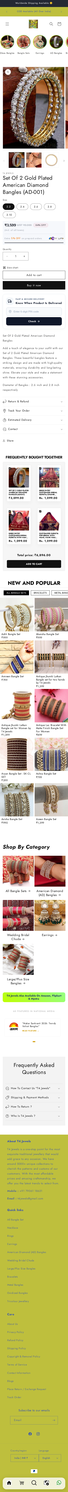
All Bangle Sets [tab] (16, 593)
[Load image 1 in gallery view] (16, 160)
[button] (7, 24)
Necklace (12, 1228)
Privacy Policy (15, 1332)
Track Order (14, 1397)
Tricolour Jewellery (18, 1301)
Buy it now (34, 285)
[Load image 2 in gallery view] (34, 160)
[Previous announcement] (7, 12)
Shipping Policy (16, 1348)
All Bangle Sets (16, 891)
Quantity (7, 249)
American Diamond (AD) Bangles (49, 893)
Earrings (47, 935)
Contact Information (18, 1373)
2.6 (36, 206)
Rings (10, 1236)
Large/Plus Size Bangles (18, 981)
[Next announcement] (61, 12)
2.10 (9, 215)
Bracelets (12, 1276)
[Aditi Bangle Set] (17, 614)
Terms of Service (17, 1364)
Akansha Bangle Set (47, 634)
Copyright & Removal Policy (23, 1356)
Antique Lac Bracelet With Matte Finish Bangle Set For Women (51, 728)
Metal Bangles (15, 1285)
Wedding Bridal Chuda (18, 937)
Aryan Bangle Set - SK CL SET (16, 775)
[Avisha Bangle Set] (17, 800)
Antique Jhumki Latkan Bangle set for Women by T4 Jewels (16, 728)
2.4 (22, 206)
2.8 (50, 206)
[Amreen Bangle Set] (17, 657)
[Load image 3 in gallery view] (51, 160)
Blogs (10, 1381)
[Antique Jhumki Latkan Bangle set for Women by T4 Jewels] (17, 705)
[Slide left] (4, 161)
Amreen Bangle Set (12, 676)
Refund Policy (15, 1340)
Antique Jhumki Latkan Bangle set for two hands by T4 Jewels (50, 679)
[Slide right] (64, 161)
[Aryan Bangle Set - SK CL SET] (17, 754)
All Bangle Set (15, 1219)
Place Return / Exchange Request (26, 1389)
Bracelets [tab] (40, 593)
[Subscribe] (54, 1420)
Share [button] (10, 440)
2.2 (9, 206)
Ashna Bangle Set (46, 773)
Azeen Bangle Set (46, 819)
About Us (12, 1324)
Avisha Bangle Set (11, 819)
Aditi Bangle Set (10, 634)
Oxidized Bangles (17, 1293)
